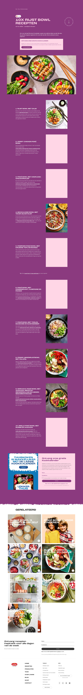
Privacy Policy (60, 485)
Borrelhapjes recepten (46, 684)
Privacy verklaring (61, 670)
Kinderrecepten (45, 677)
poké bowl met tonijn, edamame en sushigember (30, 327)
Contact (28, 683)
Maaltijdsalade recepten (46, 679)
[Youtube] (69, 683)
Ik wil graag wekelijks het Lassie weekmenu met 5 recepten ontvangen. (55, 478)
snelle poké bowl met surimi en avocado (24, 431)
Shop (27, 680)
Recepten (28, 666)
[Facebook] (59, 683)
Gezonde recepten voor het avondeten (49, 672)
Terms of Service (65, 485)
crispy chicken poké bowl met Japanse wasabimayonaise (28, 148)
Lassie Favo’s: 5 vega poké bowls (31, 273)
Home (27, 663)
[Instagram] (63, 683)
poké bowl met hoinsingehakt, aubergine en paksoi (29, 297)
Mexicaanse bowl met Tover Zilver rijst (25, 220)
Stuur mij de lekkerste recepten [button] (65, 675)
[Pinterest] (66, 683)
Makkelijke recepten (46, 665)
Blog (27, 677)
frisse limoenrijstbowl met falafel (25, 362)
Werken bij (60, 665)
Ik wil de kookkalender (26, 47)
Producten (29, 669)
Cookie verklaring (61, 672)
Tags (27, 671)
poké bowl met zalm (23, 112)
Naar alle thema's (47, 687)
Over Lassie (29, 674)
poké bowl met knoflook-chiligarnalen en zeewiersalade (28, 183)
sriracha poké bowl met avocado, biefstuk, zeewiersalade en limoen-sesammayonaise (28, 400)
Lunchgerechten (45, 670)
